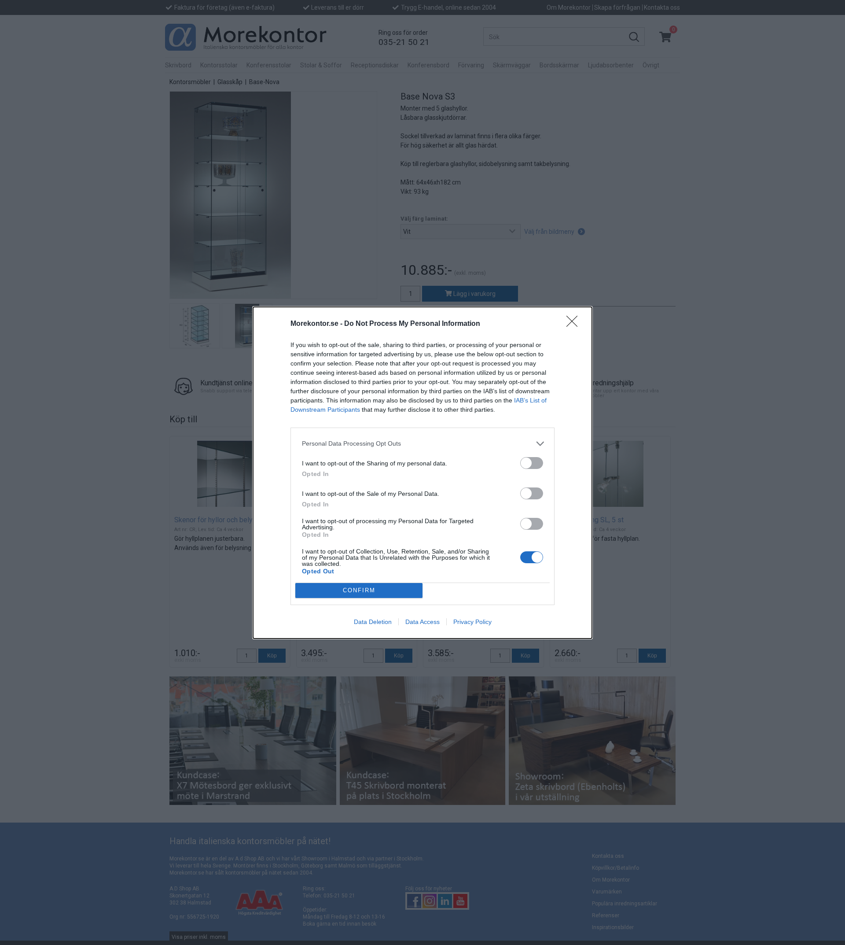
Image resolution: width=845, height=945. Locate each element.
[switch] (531, 463)
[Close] (574, 324)
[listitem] (422, 443)
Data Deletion (373, 621)
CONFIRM (359, 590)
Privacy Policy (472, 621)
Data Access (422, 621)
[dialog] (422, 473)
